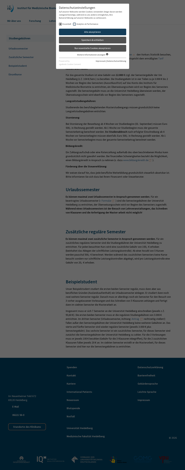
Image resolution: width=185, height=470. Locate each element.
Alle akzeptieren (92, 31)
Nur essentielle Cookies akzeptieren (92, 48)
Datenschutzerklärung (116, 61)
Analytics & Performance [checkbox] (87, 24)
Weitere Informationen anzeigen (91, 54)
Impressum (101, 61)
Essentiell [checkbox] (67, 24)
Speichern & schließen (92, 39)
